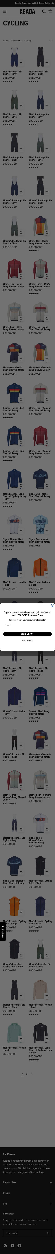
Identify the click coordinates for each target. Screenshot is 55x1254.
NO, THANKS (27, 640)
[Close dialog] (52, 605)
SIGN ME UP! (27, 634)
